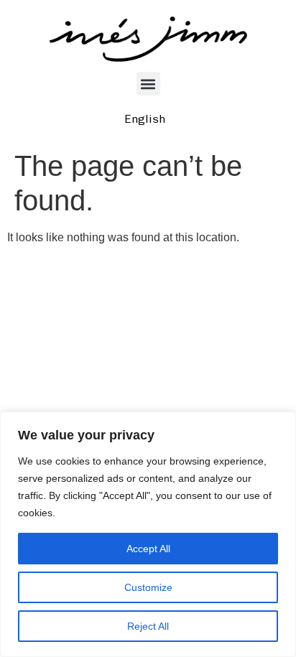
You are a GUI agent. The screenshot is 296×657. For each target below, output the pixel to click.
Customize (148, 587)
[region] (148, 534)
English (144, 119)
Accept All (148, 548)
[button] (148, 83)
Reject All (148, 626)
